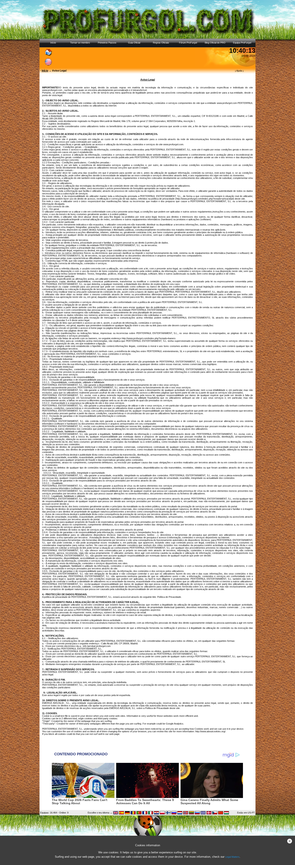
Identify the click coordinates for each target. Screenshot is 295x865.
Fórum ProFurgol (188, 42)
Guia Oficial (134, 42)
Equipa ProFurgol (242, 42)
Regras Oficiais (161, 42)
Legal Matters (232, 857)
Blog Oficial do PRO (215, 42)
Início (53, 42)
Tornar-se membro (80, 42)
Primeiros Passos (107, 42)
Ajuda (239, 70)
